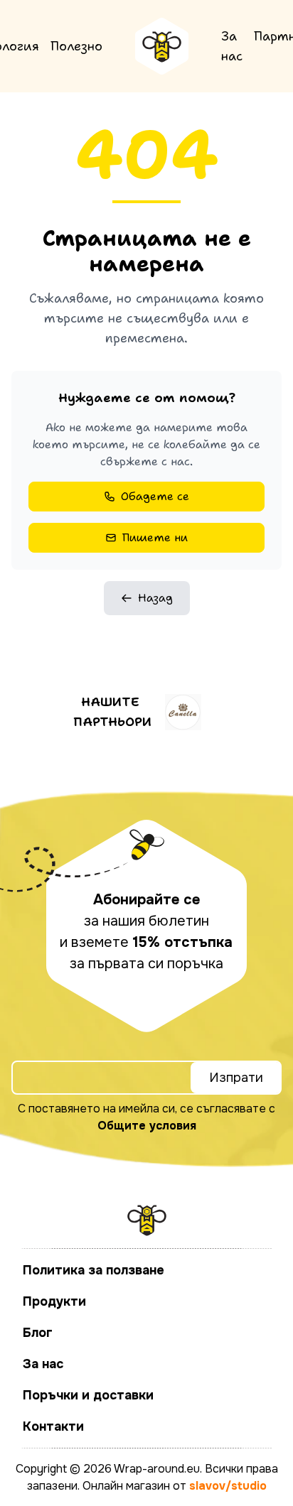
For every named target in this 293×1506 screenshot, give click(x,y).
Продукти (54, 1301)
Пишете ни (155, 537)
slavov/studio (228, 1485)
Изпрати (236, 1077)
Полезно (76, 46)
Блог (38, 1332)
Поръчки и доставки (88, 1395)
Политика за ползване (93, 1270)
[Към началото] (162, 46)
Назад (155, 597)
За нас (232, 46)
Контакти (53, 1426)
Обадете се (155, 496)
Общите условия (146, 1125)
